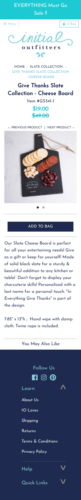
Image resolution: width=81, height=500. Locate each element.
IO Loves (30, 410)
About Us (30, 400)
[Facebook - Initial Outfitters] (35, 377)
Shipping (30, 421)
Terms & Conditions (40, 441)
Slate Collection (46, 67)
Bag (71, 24)
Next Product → (61, 127)
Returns (29, 431)
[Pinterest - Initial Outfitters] (53, 377)
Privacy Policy (34, 452)
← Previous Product (25, 127)
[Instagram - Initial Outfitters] (44, 377)
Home (19, 67)
